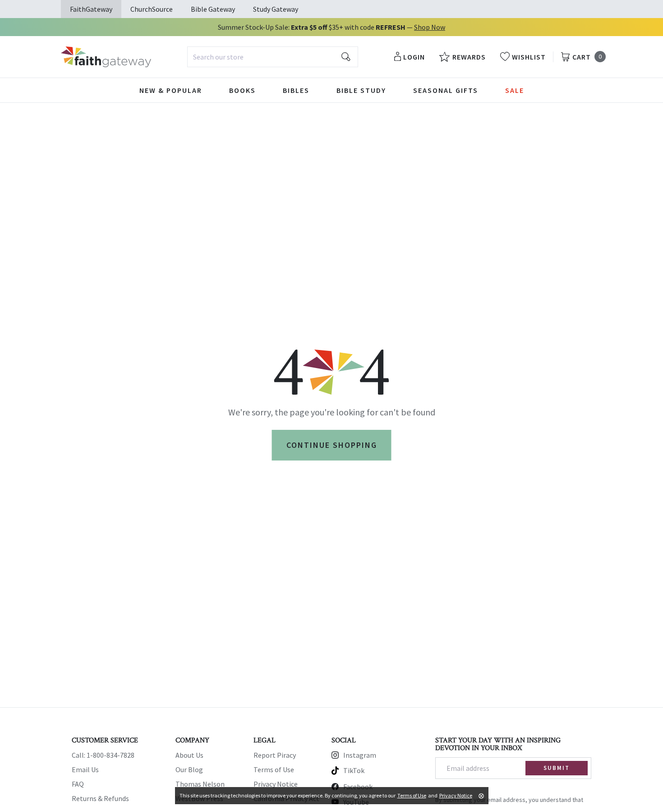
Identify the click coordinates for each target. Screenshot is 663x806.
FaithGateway (91, 9)
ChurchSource (151, 9)
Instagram (359, 755)
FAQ (78, 783)
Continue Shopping (331, 445)
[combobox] (272, 56)
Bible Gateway (213, 9)
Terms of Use (273, 769)
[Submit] (345, 56)
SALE (514, 90)
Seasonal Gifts (445, 90)
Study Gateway (275, 9)
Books (242, 90)
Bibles (296, 90)
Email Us (85, 769)
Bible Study (361, 90)
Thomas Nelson (200, 783)
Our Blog (189, 769)
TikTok (353, 770)
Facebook (358, 786)
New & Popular (170, 90)
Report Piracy (274, 755)
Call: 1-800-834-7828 (103, 755)
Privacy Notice (275, 783)
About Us (189, 755)
